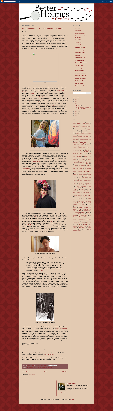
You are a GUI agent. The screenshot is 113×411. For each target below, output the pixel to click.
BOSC (83, 132)
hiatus (81, 164)
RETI (84, 198)
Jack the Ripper (87, 168)
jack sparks (79, 168)
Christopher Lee (86, 135)
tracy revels (88, 222)
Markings (77, 55)
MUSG (79, 185)
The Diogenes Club (80, 80)
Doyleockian (78, 39)
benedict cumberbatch (80, 128)
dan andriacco (81, 144)
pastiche (80, 190)
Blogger (72, 399)
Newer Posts (26, 371)
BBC (90, 126)
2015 (76, 101)
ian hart (75, 165)
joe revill (77, 173)
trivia (76, 224)
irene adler (31, 367)
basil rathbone (83, 126)
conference (75, 139)
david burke (86, 145)
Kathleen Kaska (82, 174)
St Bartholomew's (87, 210)
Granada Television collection (46, 97)
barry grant (75, 126)
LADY (80, 176)
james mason (84, 169)
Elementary (51, 105)
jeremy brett (87, 171)
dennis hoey (82, 147)
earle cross (87, 150)
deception (75, 147)
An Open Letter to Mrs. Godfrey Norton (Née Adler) (43, 28)
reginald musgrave (85, 196)
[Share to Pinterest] (56, 365)
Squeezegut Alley (79, 70)
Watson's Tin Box (49, 354)
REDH (89, 195)
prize (88, 193)
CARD (77, 133)
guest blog (75, 162)
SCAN (41, 270)
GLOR (79, 159)
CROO (74, 144)
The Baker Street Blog (80, 73)
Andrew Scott (76, 125)
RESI (51, 221)
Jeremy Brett (32, 93)
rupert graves (81, 201)
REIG (74, 198)
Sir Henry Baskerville (84, 206)
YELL (85, 229)
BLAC (80, 130)
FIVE (36, 216)
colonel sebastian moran (84, 138)
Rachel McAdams (26, 92)
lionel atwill (84, 177)
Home (45, 371)
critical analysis (79, 143)
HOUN (86, 164)
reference (77, 196)
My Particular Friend (80, 57)
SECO (82, 202)
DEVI (88, 147)
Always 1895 (78, 30)
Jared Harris (80, 171)
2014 (76, 103)
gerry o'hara (75, 157)
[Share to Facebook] (54, 365)
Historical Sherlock (80, 45)
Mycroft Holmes (87, 185)
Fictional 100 (78, 42)
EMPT (81, 153)
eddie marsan (76, 151)
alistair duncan (85, 123)
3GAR (79, 122)
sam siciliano (88, 201)
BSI (74, 133)
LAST (85, 176)
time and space (76, 221)
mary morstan (87, 180)
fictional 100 (82, 154)
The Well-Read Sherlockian (82, 86)
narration (77, 186)
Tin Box (83, 221)
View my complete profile (64, 392)
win (80, 229)
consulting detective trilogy (85, 139)
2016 (76, 99)
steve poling (77, 212)
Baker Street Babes (80, 33)
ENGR (86, 153)
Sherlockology (78, 68)
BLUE (84, 130)
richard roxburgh (82, 199)
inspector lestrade (77, 166)
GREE (87, 160)
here (65, 357)
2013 (76, 111)
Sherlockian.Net (79, 65)
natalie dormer (83, 186)
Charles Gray (83, 133)
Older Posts (65, 371)
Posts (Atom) (32, 374)
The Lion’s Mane (49, 226)
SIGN (89, 204)
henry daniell (88, 162)
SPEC (80, 210)
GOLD (84, 159)
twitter (85, 224)
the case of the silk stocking (79, 213)
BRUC (87, 132)
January (78, 105)
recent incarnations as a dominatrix (31, 101)
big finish (75, 130)
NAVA (79, 187)
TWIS (79, 224)
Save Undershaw (79, 60)
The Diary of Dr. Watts (80, 78)
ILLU (88, 165)
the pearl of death (82, 218)
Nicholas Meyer (86, 187)
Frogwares (79, 156)
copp (82, 141)
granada (80, 161)
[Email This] (49, 365)
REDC (84, 195)
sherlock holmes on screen (82, 203)
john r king (83, 173)
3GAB (74, 122)
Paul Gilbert (86, 190)
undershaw (75, 226)
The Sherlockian (79, 83)
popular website (36, 161)
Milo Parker (81, 183)
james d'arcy (77, 169)
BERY (88, 128)
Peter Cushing (76, 192)
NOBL (88, 189)
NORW (74, 190)
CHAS (79, 135)
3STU (84, 122)
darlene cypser (76, 145)
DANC (88, 144)
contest (76, 141)
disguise (82, 148)
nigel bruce (76, 189)
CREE (87, 141)
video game (82, 227)
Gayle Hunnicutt (57, 92)
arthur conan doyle (85, 125)
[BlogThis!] (51, 365)
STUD (83, 212)
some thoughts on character (46, 367)
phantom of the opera (78, 193)
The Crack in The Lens (80, 75)
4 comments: (43, 365)
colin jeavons (86, 136)
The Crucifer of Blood (82, 215)
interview (85, 166)
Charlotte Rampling (61, 90)
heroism (76, 164)
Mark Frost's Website (80, 52)
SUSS (88, 212)
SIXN (74, 207)
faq (78, 154)
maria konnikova (82, 179)
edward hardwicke (85, 152)
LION (79, 177)
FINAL (88, 154)
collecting (75, 138)
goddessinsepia (72, 383)
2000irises (77, 28)
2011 (76, 115)
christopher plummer (77, 136)
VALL (81, 226)
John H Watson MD (80, 47)
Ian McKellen (82, 165)
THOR (88, 219)
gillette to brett (83, 157)
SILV (77, 206)
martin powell (79, 180)
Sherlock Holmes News (81, 62)
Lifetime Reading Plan (80, 50)
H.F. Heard (81, 162)
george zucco (87, 156)
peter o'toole (86, 192)
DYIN (81, 150)
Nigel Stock (83, 189)
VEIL (85, 226)
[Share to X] (52, 365)
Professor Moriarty (26, 168)
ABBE (78, 123)
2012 (76, 113)
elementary (75, 153)
